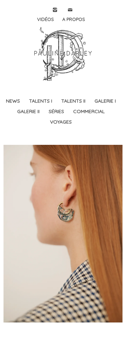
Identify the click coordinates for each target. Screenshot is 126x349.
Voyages (61, 122)
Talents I (40, 101)
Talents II (73, 101)
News (13, 101)
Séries (56, 111)
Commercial (89, 111)
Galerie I (105, 101)
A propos (73, 19)
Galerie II (28, 111)
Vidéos (45, 19)
